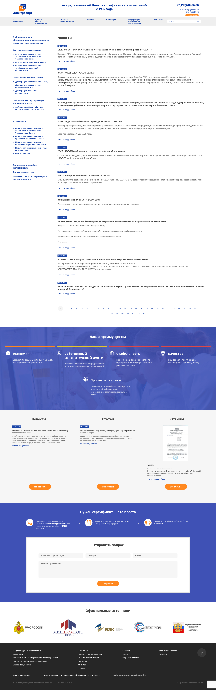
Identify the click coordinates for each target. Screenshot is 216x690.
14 (130, 308)
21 (168, 308)
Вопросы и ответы (130, 657)
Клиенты (82, 664)
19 (157, 308)
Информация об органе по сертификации (134, 21)
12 (120, 308)
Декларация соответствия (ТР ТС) (31, 81)
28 (111, 313)
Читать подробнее (66, 61)
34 (144, 313)
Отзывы (81, 668)
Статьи (125, 654)
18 (152, 308)
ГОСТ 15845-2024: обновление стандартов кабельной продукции (91, 151)
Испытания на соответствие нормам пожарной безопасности (30, 143)
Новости (126, 650)
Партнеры (111, 20)
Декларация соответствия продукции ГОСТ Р (28, 86)
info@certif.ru (192, 12)
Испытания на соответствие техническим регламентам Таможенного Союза (29, 130)
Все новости (40, 486)
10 (109, 308)
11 (114, 308)
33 (138, 313)
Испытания (19, 121)
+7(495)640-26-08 (188, 5)
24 (184, 308)
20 (163, 308)
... (149, 313)
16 (141, 308)
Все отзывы (176, 486)
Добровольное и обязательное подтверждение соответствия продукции (31, 39)
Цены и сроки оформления (41, 21)
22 (173, 308)
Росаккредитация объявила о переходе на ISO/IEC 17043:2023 (90, 121)
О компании (18, 20)
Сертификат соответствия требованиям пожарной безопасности (28, 68)
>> (198, 21)
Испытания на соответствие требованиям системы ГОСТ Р (29, 137)
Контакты (158, 20)
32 (133, 313)
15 (136, 308)
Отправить (108, 584)
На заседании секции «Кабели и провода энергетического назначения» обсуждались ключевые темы (112, 221)
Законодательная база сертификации (25, 166)
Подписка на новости (167, 651)
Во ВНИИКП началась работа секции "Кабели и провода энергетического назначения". (104, 259)
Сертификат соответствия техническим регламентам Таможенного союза (28, 56)
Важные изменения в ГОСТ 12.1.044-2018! (79, 199)
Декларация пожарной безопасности (26, 92)
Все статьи (108, 486)
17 (147, 308)
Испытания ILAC (22, 153)
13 (125, 308)
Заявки (90, 20)
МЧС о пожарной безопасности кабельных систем (84, 175)
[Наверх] (201, 652)
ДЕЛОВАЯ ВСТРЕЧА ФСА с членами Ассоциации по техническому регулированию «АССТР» (105, 49)
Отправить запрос (192, 15)
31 (128, 313)
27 (200, 308)
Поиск (171, 21)
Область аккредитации (67, 20)
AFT (201, 682)
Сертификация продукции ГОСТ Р (31, 62)
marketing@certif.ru (189, 10)
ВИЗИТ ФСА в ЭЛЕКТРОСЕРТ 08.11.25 (76, 72)
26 (195, 308)
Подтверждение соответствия (27, 650)
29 (117, 313)
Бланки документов (23, 172)
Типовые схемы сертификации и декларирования (30, 177)
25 (189, 308)
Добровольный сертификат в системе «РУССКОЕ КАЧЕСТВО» (29, 108)
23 (179, 308)
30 (122, 313)
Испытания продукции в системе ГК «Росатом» (31, 149)
